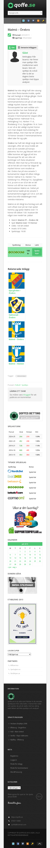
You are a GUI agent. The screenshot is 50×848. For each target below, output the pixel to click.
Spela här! (36, 252)
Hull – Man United (17, 731)
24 (30, 561)
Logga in (13, 760)
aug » (15, 567)
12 (40, 555)
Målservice (14, 665)
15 (20, 558)
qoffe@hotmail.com (18, 824)
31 (30, 564)
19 (40, 558)
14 (15, 558)
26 (40, 561)
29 (20, 564)
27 (10, 564)
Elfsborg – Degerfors (18, 727)
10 (30, 555)
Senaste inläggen (28, 47)
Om (13, 47)
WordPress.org (16, 772)
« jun (9, 567)
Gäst (25, 52)
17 (30, 558)
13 (10, 558)
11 (35, 555)
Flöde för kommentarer (19, 768)
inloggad (26, 394)
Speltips (25, 385)
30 (25, 564)
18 (35, 558)
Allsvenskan (27, 38)
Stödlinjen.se (15, 673)
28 (15, 564)
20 (10, 561)
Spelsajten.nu (15, 669)
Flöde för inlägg (16, 764)
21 (15, 561)
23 (25, 561)
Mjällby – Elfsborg (17, 740)
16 (25, 558)
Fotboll (17, 385)
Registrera (14, 756)
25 (35, 561)
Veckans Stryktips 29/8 (18, 723)
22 (20, 561)
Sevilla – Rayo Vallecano (19, 736)
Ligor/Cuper (13, 650)
